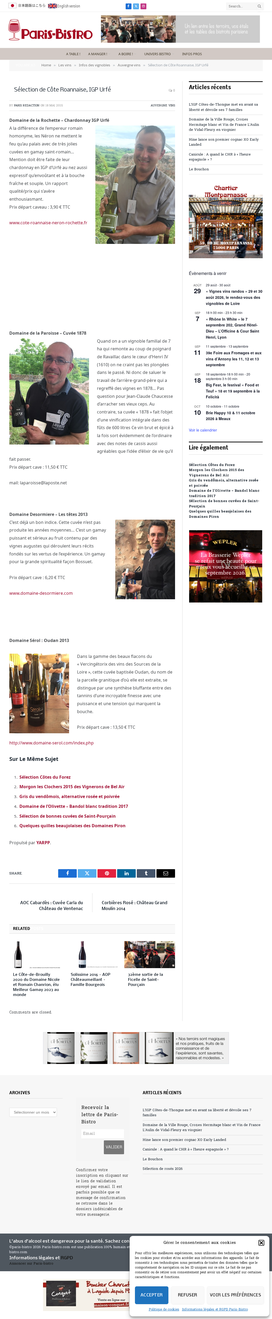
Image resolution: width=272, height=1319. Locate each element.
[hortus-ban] (136, 1048)
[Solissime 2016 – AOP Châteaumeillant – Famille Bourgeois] (92, 954)
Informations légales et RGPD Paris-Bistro (215, 1309)
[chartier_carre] (226, 257)
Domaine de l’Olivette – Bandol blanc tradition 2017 (73, 806)
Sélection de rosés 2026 (163, 1168)
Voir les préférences (235, 1295)
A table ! (73, 53)
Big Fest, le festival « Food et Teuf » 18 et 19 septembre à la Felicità (233, 390)
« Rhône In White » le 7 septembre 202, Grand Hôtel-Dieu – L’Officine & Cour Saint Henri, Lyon (232, 328)
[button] (261, 1242)
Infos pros (192, 53)
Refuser (187, 1295)
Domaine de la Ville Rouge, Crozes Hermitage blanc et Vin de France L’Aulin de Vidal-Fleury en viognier (224, 124)
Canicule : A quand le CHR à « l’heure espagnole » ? (186, 1149)
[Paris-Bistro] (50, 30)
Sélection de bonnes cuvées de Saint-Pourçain (67, 816)
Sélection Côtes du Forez (45, 777)
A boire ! (125, 53)
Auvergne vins (163, 106)
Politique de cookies (164, 1309)
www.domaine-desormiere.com (41, 593)
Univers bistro (157, 53)
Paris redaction (26, 106)
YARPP (43, 843)
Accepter (152, 1295)
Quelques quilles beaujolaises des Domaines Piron (72, 826)
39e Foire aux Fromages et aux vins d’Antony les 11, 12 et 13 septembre (234, 358)
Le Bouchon (199, 169)
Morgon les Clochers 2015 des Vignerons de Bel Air (72, 787)
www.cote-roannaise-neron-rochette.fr (48, 223)
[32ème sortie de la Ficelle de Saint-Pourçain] (149, 954)
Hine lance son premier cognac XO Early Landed (184, 1140)
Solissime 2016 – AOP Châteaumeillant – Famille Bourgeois (90, 980)
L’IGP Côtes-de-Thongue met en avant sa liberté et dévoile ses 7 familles (223, 107)
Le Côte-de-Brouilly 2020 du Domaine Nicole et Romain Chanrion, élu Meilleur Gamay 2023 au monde (36, 985)
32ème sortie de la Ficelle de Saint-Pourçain (145, 980)
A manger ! (97, 53)
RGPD (67, 1258)
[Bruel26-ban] (180, 41)
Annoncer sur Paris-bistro (31, 1263)
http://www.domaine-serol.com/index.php (51, 743)
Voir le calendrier (203, 430)
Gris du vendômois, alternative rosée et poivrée (69, 796)
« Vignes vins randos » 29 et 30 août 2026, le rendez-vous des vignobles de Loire (234, 297)
